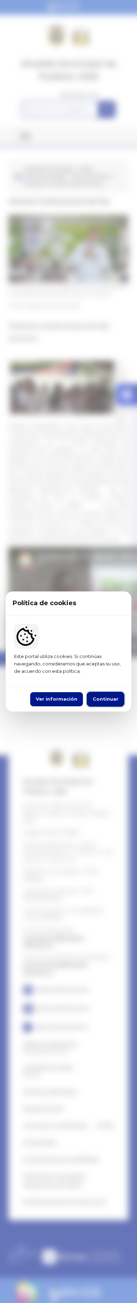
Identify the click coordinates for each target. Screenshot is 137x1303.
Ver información (56, 699)
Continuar (105, 699)
